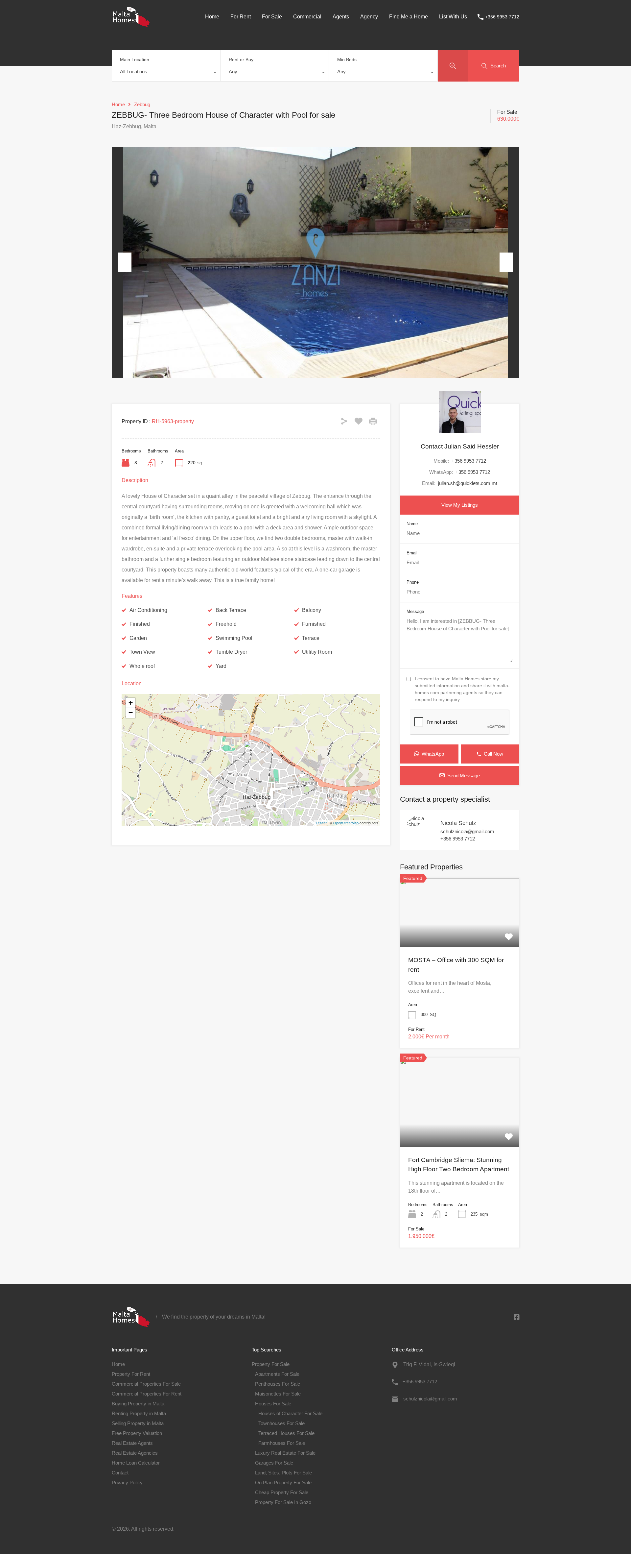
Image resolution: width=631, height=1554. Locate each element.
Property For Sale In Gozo (283, 1502)
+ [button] (131, 703)
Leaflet (321, 822)
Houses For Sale (273, 1403)
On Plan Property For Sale (283, 1482)
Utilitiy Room (317, 652)
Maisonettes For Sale (278, 1393)
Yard (221, 666)
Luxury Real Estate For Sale (285, 1453)
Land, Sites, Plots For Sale (283, 1472)
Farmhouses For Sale (281, 1443)
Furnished (314, 624)
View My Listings (459, 505)
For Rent (240, 16)
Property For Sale (271, 1364)
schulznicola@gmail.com (467, 831)
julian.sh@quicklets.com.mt (467, 483)
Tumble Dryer (231, 652)
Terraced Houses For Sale (286, 1433)
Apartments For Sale (277, 1374)
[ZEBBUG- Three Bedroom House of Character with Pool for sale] (251, 750)
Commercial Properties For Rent (146, 1393)
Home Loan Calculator (136, 1463)
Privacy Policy (127, 1482)
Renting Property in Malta (139, 1413)
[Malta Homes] (131, 24)
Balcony (311, 610)
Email (412, 552)
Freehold (226, 624)
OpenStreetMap (346, 822)
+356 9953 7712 (502, 16)
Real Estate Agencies (135, 1453)
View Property (459, 933)
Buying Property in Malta (138, 1403)
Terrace (310, 638)
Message (415, 611)
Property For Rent (131, 1374)
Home (212, 16)
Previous (124, 262)
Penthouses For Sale (277, 1384)
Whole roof (142, 666)
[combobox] (166, 73)
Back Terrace (231, 610)
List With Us (453, 16)
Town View (142, 652)
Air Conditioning (148, 610)
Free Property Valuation (137, 1433)
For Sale (272, 16)
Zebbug (142, 104)
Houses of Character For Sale (290, 1413)
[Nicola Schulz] (419, 824)
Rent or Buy (241, 59)
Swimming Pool (234, 638)
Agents (341, 16)
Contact (120, 1472)
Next (506, 262)
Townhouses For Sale (281, 1423)
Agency (369, 16)
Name (412, 523)
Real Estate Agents (132, 1443)
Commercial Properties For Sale (146, 1384)
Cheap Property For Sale (281, 1492)
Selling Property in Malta (138, 1423)
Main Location (134, 59)
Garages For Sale (274, 1463)
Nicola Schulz (458, 823)
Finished (139, 624)
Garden (138, 638)
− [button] (131, 713)
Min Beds (347, 59)
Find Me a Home (408, 16)
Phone (413, 582)
